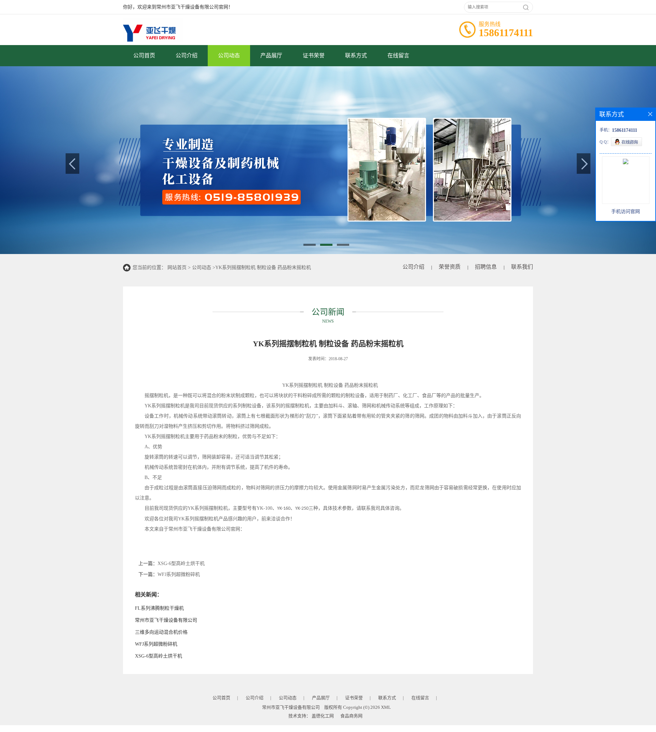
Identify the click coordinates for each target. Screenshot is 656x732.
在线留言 (398, 55)
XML (386, 707)
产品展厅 (271, 55)
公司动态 (229, 55)
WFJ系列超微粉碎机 (179, 574)
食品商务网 (351, 715)
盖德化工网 (323, 715)
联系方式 (356, 55)
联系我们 (522, 267)
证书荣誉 (314, 55)
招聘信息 (486, 267)
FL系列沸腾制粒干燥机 (159, 608)
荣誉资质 (450, 267)
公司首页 (144, 55)
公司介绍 (186, 55)
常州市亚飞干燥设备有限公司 (166, 620)
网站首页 (177, 267)
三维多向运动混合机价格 (161, 632)
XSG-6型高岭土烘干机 (181, 563)
